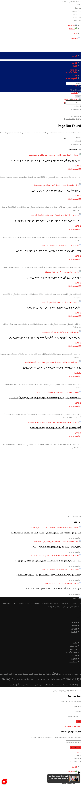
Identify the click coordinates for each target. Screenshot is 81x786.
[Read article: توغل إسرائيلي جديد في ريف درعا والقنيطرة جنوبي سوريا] (40, 185)
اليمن (60, 679)
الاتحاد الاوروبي (37, 674)
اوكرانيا (53, 679)
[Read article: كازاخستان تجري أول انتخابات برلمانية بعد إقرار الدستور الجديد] (40, 272)
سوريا (71, 685)
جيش (28, 679)
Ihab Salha (77, 373)
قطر (31, 685)
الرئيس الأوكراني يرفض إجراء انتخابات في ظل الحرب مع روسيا (54, 307)
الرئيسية (74, 55)
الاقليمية (74, 628)
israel (66, 674)
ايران (47, 679)
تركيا (36, 679)
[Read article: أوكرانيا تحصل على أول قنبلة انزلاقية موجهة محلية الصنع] (40, 422)
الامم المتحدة (28, 674)
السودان (15, 674)
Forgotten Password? (73, 726)
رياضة (75, 642)
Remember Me (73, 716)
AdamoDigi (49, 690)
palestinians (71, 674)
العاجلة (74, 622)
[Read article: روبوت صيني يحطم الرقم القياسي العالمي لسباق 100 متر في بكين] (40, 362)
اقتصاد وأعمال (71, 72)
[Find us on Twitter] (80, 611)
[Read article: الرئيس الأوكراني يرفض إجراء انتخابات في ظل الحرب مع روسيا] (40, 302)
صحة (61, 685)
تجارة (39, 679)
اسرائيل (54, 673)
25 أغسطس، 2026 (74, 169)
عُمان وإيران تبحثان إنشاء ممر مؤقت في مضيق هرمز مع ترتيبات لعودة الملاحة (46, 160)
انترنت (58, 679)
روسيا (75, 684)
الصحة (74, 75)
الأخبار (75, 65)
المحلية (74, 625)
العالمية (74, 631)
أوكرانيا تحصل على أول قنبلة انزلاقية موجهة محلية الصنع (55, 427)
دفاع (80, 685)
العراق (5, 674)
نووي (10, 685)
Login (75, 33)
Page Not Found (69, 118)
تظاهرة (32, 679)
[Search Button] (64, 103)
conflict (61, 674)
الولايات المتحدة (71, 678)
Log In (79, 752)
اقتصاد (48, 674)
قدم (36, 684)
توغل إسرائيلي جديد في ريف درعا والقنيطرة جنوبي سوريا (56, 190)
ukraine (77, 674)
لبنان (27, 684)
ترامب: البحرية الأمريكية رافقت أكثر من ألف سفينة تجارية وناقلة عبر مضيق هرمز (45, 337)
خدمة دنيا (17, 679)
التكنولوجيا (73, 649)
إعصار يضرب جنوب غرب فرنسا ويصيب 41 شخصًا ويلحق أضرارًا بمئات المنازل (48, 250)
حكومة (23, 679)
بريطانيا (43, 679)
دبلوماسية (7, 678)
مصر (24, 685)
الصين (10, 674)
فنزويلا (40, 685)
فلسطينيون (49, 684)
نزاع (18, 684)
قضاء (33, 685)
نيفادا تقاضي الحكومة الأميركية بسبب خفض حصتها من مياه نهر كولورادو (48, 220)
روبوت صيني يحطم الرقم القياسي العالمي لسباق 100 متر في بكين (51, 367)
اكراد (44, 674)
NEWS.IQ (78, 165)
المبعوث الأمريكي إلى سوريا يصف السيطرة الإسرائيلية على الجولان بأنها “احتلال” (45, 397)
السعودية (20, 674)
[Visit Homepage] (76, 38)
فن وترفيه (73, 69)
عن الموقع (73, 661)
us (80, 674)
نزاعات (14, 685)
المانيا (1, 674)
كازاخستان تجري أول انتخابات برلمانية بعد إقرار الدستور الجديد (53, 277)
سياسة (65, 685)
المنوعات (74, 78)
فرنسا (58, 684)
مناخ (22, 685)
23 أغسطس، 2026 (74, 286)
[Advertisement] (42, 44)
